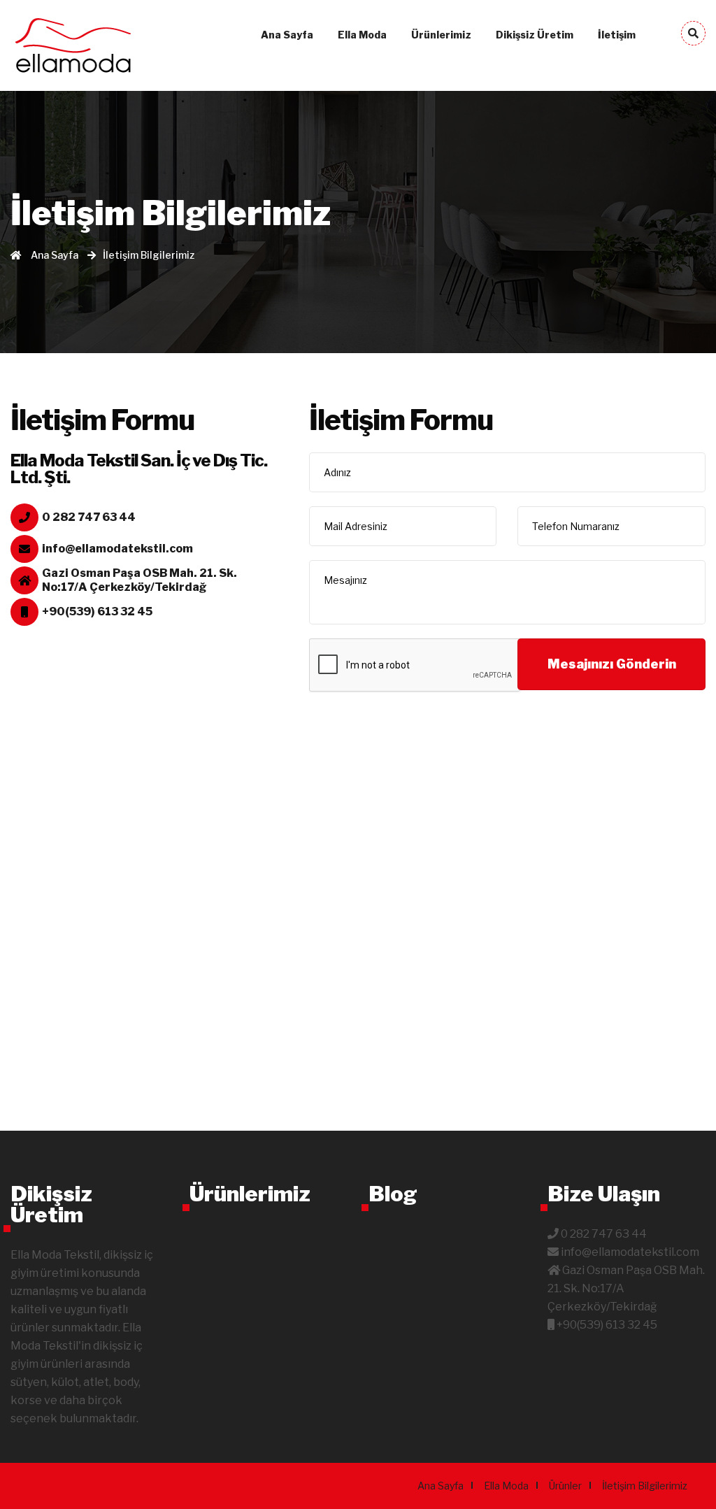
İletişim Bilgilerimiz (644, 1486)
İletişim (617, 35)
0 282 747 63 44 (89, 517)
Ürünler (565, 1486)
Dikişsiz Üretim (534, 35)
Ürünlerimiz (441, 35)
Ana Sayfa (287, 35)
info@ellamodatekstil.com (117, 548)
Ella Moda (362, 35)
